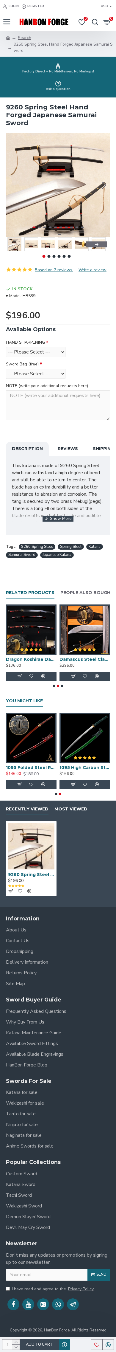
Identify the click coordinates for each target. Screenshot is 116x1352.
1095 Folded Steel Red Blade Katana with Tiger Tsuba (31, 767)
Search (24, 38)
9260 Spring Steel (37, 546)
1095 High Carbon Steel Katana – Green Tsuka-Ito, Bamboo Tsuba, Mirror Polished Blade (84, 767)
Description (27, 448)
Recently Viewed (27, 809)
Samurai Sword (21, 554)
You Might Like (24, 700)
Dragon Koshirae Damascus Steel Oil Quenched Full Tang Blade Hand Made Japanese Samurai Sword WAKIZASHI (31, 659)
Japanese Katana (57, 554)
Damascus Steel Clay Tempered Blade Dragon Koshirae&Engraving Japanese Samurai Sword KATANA (84, 659)
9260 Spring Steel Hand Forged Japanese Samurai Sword (31, 874)
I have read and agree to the (53, 1289)
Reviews (68, 448)
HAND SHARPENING (25, 342)
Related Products (30, 592)
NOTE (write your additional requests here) (47, 386)
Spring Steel (70, 546)
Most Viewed (70, 809)
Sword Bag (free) (22, 364)
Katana (95, 546)
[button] (12, 185)
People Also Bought (87, 592)
